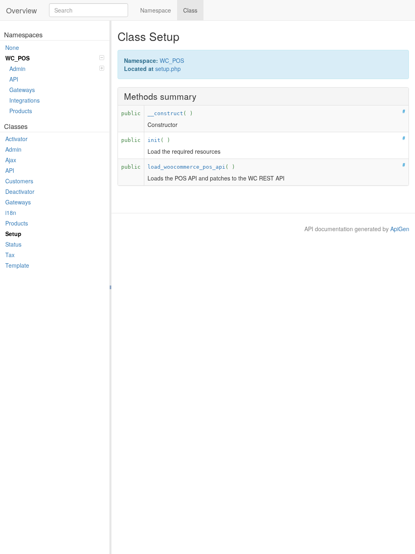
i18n (10, 212)
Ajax (10, 160)
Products (20, 111)
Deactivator (19, 191)
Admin (17, 68)
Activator (16, 139)
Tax (10, 255)
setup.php (168, 68)
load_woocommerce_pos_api (186, 167)
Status (13, 244)
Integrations (24, 100)
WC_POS (17, 58)
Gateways (22, 90)
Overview (21, 10)
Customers (19, 181)
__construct (165, 113)
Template (17, 265)
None (12, 47)
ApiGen (399, 229)
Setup (13, 234)
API (13, 79)
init (154, 140)
